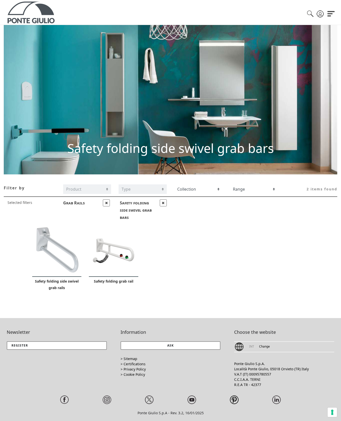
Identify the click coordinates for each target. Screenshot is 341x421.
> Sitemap (129, 358)
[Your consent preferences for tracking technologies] (332, 412)
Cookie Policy (134, 374)
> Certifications (133, 364)
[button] (171, 345)
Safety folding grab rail (113, 281)
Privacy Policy (135, 369)
